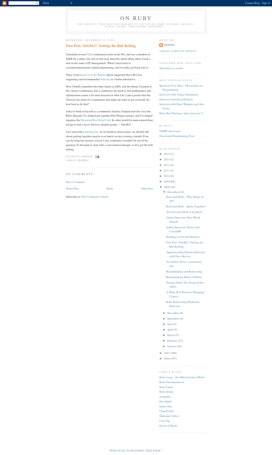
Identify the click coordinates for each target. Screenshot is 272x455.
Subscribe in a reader (171, 68)
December (173, 192)
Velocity (105, 79)
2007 (167, 353)
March (171, 335)
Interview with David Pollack (176, 99)
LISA (90, 54)
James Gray (165, 406)
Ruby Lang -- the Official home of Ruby (182, 377)
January (172, 346)
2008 (167, 187)
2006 (167, 358)
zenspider (164, 396)
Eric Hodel (165, 401)
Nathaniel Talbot (169, 416)
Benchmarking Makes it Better (183, 277)
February (172, 340)
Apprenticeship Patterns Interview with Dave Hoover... (185, 254)
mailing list (91, 132)
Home (109, 188)
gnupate (169, 45)
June (170, 324)
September (173, 318)
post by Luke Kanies (94, 75)
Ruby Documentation (171, 382)
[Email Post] (97, 156)
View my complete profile (177, 51)
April (170, 329)
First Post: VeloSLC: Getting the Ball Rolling (101, 45)
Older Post (147, 188)
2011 (167, 170)
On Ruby (136, 17)
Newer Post (72, 188)
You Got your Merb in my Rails (184, 212)
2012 (167, 165)
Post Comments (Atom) (95, 196)
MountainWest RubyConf (95, 120)
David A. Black (168, 426)
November (173, 313)
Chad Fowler (166, 411)
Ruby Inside (166, 392)
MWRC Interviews (170, 131)
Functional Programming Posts (177, 136)
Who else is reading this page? (136, 450)
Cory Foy (164, 421)
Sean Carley (166, 387)
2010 (167, 176)
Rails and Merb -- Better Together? (186, 206)
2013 (167, 159)
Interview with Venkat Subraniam (178, 94)
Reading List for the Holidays (183, 237)
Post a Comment (75, 182)
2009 (167, 181)
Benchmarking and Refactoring (184, 271)
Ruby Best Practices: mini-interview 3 (181, 113)
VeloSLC (83, 160)
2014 (167, 154)
